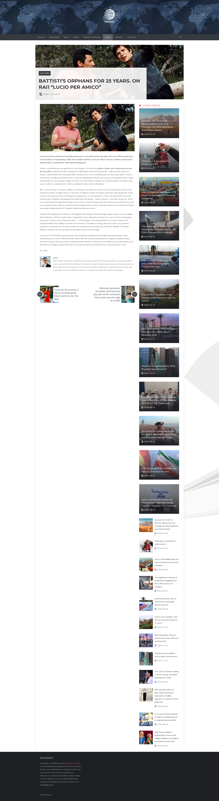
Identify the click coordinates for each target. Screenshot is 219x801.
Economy (41, 37)
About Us (119, 37)
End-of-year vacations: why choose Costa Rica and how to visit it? (158, 297)
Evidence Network (72, 763)
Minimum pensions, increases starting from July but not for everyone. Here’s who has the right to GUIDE (106, 294)
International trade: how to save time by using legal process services (156, 263)
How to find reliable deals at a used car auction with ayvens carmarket (158, 195)
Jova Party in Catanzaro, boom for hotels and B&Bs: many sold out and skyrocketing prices (158, 434)
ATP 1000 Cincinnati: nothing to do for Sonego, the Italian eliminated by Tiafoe (167, 674)
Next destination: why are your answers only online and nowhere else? (158, 331)
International (54, 37)
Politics (76, 37)
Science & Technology (91, 37)
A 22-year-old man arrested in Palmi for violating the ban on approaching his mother (166, 717)
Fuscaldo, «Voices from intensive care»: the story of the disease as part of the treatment (158, 400)
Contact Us (131, 37)
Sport (66, 37)
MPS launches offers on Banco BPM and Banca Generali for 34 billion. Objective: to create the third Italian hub (166, 696)
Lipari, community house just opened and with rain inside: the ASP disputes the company (159, 502)
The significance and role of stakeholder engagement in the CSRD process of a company (158, 229)
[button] (180, 37)
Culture (108, 37)
